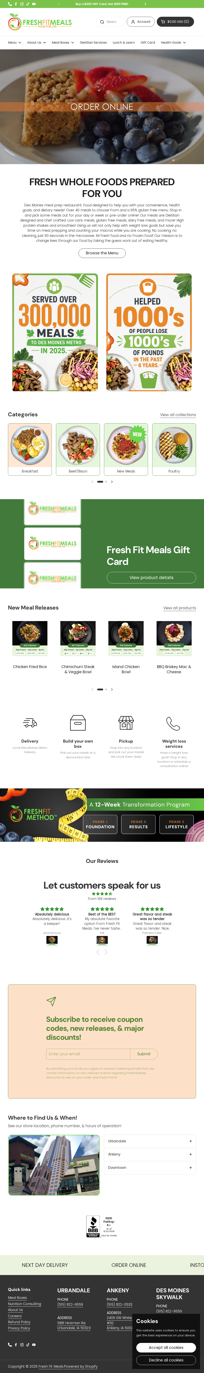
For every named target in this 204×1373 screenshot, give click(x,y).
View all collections (178, 414)
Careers (15, 1316)
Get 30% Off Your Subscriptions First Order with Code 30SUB (102, 4)
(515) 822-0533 (119, 1304)
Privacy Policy (19, 1328)
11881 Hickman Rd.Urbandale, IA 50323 (74, 1326)
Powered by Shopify (81, 1366)
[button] (100, 482)
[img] (102, 894)
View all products (179, 608)
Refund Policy (19, 1322)
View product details (151, 577)
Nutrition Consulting (24, 1303)
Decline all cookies (166, 1360)
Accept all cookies (166, 1347)
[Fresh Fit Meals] (40, 22)
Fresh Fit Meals (50, 1366)
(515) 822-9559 (70, 1304)
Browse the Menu (102, 253)
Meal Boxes (17, 1297)
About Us (15, 1309)
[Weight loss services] (174, 723)
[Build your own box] (78, 723)
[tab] (150, 1141)
